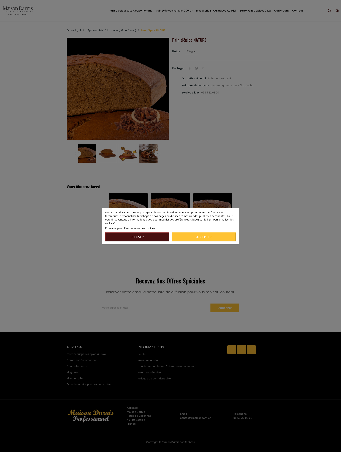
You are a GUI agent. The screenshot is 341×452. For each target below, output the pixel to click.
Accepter (204, 237)
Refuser (137, 237)
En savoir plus (113, 228)
